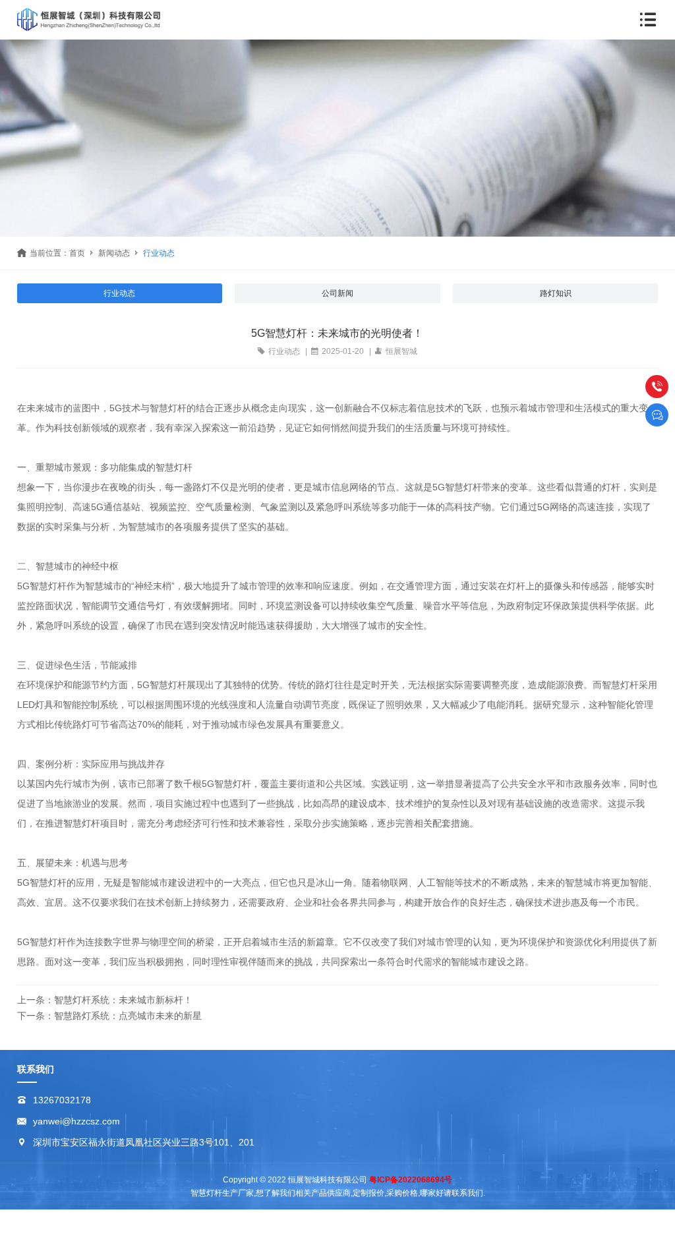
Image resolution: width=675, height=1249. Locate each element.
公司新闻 (337, 293)
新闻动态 (114, 253)
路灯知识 (556, 293)
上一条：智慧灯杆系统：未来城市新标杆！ (104, 1000)
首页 (77, 253)
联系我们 (35, 1069)
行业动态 (159, 253)
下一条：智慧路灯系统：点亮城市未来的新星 (109, 1015)
